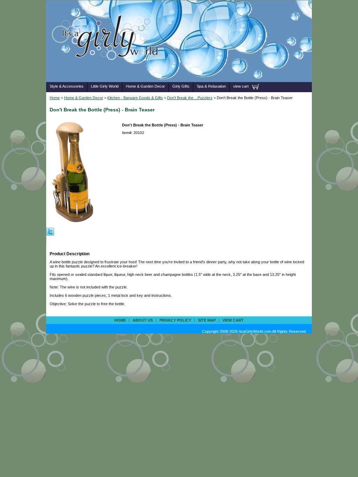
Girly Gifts (180, 86)
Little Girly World (105, 86)
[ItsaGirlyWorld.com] (108, 71)
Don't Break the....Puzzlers (190, 98)
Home (55, 98)
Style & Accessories (67, 86)
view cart (241, 86)
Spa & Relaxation (211, 86)
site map (207, 320)
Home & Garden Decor (145, 86)
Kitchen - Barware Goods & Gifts (135, 98)
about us (143, 320)
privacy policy (175, 320)
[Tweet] (50, 231)
